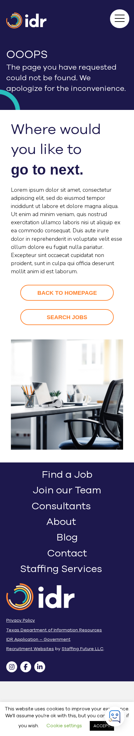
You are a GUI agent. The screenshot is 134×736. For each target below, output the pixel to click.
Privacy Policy (20, 620)
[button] (114, 13)
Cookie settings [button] (64, 726)
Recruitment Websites (30, 648)
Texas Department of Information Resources (54, 630)
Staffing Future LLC (82, 648)
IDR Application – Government (38, 639)
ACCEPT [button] (101, 726)
